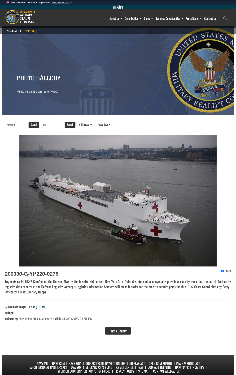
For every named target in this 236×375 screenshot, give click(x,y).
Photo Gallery (118, 331)
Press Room (192, 18)
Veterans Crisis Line (99, 367)
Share (228, 271)
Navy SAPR (182, 367)
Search (34, 124)
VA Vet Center (125, 367)
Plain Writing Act (188, 363)
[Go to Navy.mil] (118, 7)
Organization (132, 18)
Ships (147, 18)
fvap (141, 367)
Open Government (160, 363)
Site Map (143, 371)
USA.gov (76, 367)
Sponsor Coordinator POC (75, 371)
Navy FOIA (75, 363)
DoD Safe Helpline (159, 367)
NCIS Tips (198, 367)
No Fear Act (137, 363)
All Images (84, 124)
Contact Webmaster (166, 371)
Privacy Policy (124, 371)
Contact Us (210, 18)
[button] (62, 2)
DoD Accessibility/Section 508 (105, 363)
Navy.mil (42, 363)
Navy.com (58, 363)
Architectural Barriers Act (48, 367)
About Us (114, 18)
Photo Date (103, 124)
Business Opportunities (168, 18)
